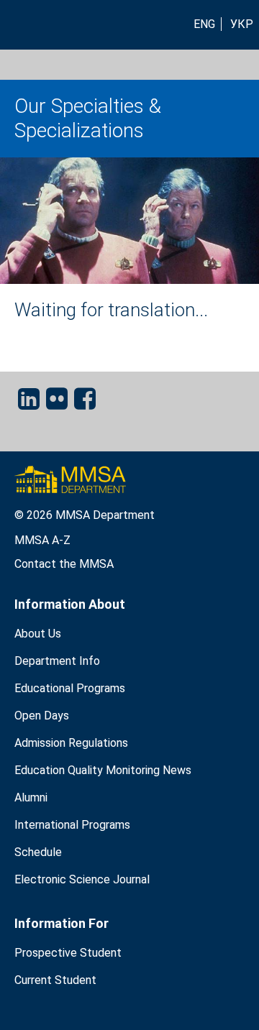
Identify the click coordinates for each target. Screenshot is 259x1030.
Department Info (57, 661)
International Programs (72, 825)
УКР (241, 24)
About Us (37, 633)
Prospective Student (68, 953)
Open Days (41, 715)
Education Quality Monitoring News (102, 770)
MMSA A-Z (42, 540)
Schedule (38, 852)
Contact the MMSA (64, 564)
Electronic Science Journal (82, 879)
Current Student (55, 980)
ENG (204, 24)
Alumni (30, 797)
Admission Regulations (71, 743)
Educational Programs (69, 688)
